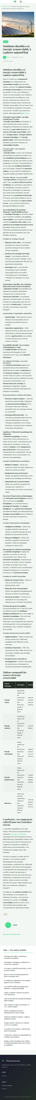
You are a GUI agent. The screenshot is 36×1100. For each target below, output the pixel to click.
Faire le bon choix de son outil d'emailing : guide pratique (17, 999)
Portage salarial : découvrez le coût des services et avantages (16, 1024)
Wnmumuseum (13, 1060)
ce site (26, 113)
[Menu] (21, 1)
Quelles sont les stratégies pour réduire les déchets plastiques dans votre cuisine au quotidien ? (17, 1043)
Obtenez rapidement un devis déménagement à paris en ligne (14, 1012)
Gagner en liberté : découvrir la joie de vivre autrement (16, 993)
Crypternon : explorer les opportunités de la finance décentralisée (17, 1036)
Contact (4, 1088)
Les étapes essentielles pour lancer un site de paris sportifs (17, 969)
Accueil (4, 6)
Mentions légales (7, 1085)
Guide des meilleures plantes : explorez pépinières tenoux (17, 1018)
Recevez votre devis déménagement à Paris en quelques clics (16, 975)
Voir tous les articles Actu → (12, 934)
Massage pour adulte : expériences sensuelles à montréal (15, 957)
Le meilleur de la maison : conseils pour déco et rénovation (17, 1030)
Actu (8, 6)
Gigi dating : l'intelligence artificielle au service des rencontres (17, 963)
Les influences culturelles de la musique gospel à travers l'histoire (17, 981)
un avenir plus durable (18, 834)
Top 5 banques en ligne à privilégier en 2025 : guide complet (16, 1006)
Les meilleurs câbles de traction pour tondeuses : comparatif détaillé (16, 987)
